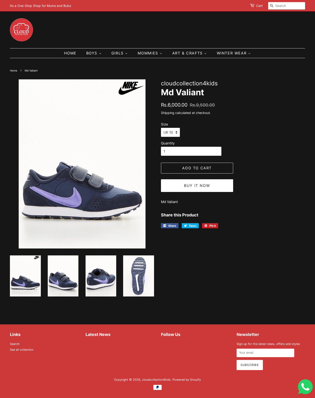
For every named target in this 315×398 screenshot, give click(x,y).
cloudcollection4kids (156, 379)
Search (15, 344)
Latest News (98, 334)
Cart (259, 6)
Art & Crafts (188, 53)
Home (70, 53)
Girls (118, 53)
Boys (92, 53)
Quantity (168, 143)
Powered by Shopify (186, 379)
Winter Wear (232, 53)
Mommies (149, 53)
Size (164, 124)
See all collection (21, 349)
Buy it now (197, 185)
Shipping (167, 113)
